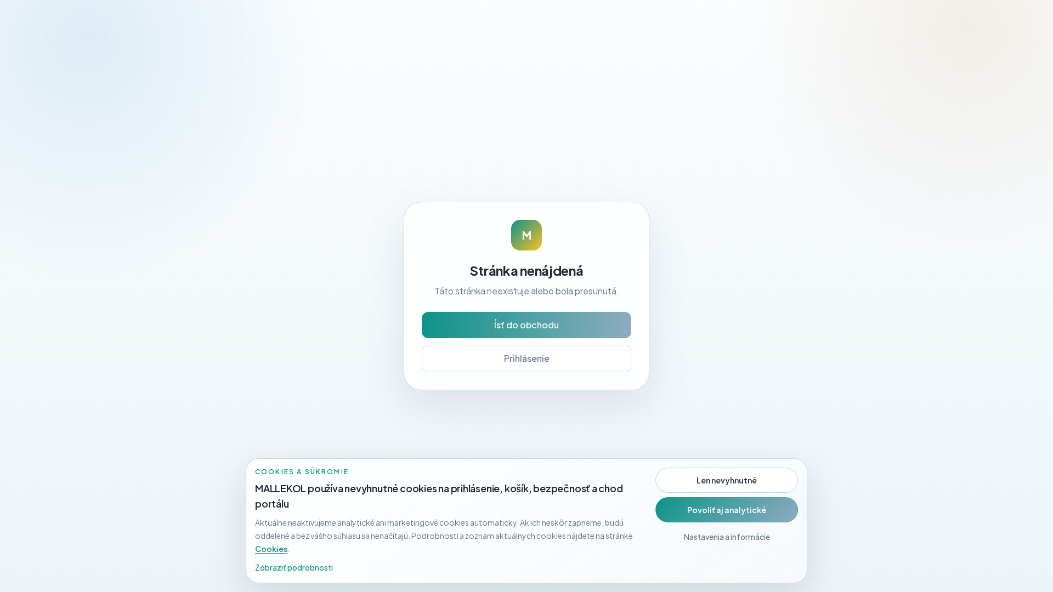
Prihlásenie (527, 358)
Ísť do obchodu (526, 325)
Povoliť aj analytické (726, 510)
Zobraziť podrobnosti (294, 567)
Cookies (271, 549)
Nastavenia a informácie (727, 537)
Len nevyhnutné (727, 480)
